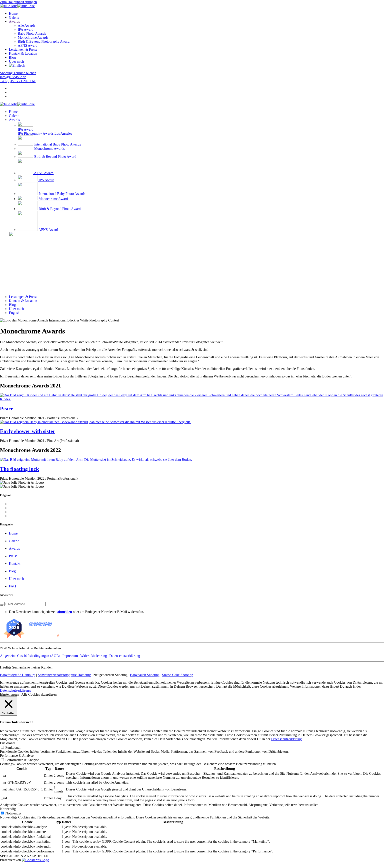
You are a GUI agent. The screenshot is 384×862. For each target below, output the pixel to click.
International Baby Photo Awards (57, 144)
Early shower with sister (27, 431)
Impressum (70, 656)
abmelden (64, 612)
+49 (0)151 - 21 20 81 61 (18, 81)
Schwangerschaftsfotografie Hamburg (64, 675)
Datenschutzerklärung (124, 656)
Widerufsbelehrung (93, 656)
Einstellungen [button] (9, 694)
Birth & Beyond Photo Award (55, 156)
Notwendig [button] (8, 809)
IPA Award (25, 29)
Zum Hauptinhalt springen (18, 2)
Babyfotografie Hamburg (17, 675)
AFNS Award (27, 45)
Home (13, 13)
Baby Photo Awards (32, 33)
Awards (14, 21)
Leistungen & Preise (23, 49)
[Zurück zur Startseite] (17, 6)
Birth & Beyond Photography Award (44, 41)
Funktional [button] (7, 743)
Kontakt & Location (23, 53)
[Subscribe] (2, 605)
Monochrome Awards (33, 37)
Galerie (14, 17)
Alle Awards (26, 25)
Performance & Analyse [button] (17, 755)
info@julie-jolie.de (13, 77)
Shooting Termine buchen (18, 73)
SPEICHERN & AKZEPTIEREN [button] (24, 856)
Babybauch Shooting (145, 675)
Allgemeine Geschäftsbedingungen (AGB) (30, 656)
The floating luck (19, 469)
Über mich (16, 61)
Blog (12, 57)
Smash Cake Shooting (177, 675)
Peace (6, 408)
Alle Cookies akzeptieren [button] (39, 694)
